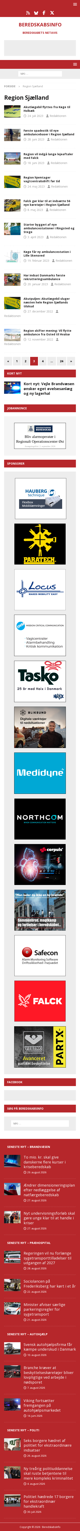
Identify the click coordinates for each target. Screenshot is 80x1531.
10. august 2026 (36, 1355)
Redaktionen (58, 116)
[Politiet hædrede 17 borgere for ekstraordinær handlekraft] (12, 1500)
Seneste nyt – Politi (23, 1430)
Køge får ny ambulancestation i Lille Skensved (47, 253)
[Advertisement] (43, 47)
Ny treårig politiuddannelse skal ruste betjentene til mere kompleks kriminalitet (48, 1473)
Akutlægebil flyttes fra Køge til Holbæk (47, 109)
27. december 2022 (40, 311)
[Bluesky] (36, 13)
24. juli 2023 (35, 116)
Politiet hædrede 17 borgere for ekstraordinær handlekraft (49, 1501)
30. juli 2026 (34, 1512)
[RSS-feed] (28, 13)
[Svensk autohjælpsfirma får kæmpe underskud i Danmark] (12, 1348)
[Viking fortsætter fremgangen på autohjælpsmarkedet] (12, 1404)
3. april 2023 (35, 237)
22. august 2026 (36, 1291)
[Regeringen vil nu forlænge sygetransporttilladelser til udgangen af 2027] (12, 1257)
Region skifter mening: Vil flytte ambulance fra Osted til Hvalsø (47, 332)
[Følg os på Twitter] (52, 13)
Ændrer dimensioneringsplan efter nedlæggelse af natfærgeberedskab (49, 1190)
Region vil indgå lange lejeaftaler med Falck (48, 156)
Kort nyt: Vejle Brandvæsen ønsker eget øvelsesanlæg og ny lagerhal (49, 388)
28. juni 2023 (35, 139)
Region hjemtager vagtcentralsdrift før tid (42, 179)
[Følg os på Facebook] (44, 13)
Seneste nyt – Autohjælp (27, 1334)
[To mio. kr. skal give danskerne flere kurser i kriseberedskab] (12, 1161)
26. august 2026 (36, 1455)
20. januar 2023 (37, 284)
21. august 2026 (36, 1320)
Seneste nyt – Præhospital (29, 1243)
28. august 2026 (36, 1268)
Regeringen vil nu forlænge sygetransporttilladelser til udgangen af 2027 (47, 1258)
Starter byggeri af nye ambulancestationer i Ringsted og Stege (49, 228)
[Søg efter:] (40, 73)
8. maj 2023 (35, 210)
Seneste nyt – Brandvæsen (28, 1147)
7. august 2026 (36, 1388)
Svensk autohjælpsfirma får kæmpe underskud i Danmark (50, 1347)
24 (61, 361)
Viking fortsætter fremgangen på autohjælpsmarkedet (42, 1405)
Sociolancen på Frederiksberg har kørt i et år (50, 1283)
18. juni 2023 (35, 163)
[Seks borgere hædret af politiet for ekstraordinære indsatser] (12, 1444)
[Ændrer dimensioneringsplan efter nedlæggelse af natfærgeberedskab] (12, 1189)
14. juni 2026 (34, 1416)
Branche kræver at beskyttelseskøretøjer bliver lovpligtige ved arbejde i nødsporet (49, 1374)
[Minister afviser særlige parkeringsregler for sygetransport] (12, 1308)
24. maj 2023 (36, 186)
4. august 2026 (36, 1484)
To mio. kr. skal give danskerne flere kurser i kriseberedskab (45, 1162)
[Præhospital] (12, 111)
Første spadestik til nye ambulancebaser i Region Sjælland (49, 132)
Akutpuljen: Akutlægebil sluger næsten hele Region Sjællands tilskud (47, 302)
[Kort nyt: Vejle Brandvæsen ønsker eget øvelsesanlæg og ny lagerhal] (12, 387)
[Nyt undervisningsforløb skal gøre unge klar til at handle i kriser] (12, 1217)
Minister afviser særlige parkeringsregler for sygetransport (44, 1309)
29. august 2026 (36, 1172)
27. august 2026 (36, 1200)
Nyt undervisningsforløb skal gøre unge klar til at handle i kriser (49, 1218)
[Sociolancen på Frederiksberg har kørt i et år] (12, 1285)
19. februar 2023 (38, 261)
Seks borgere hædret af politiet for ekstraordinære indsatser (48, 1445)
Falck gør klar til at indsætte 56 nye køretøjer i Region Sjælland (47, 203)
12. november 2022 (40, 339)
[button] (74, 4)
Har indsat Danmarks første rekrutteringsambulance (44, 277)
